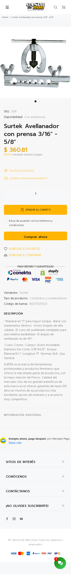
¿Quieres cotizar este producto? (28, 178)
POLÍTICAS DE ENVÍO (21, 171)
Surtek (24, 293)
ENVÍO (7, 154)
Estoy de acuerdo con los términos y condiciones (30, 223)
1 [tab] (35, 101)
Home (5, 17)
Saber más (15, 442)
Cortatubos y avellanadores (48, 298)
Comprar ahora (35, 237)
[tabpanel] (35, 62)
